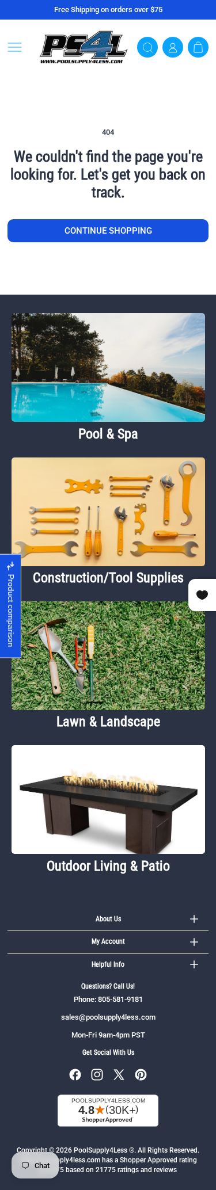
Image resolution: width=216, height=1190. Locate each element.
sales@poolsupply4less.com (108, 1017)
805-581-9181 (120, 999)
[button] (18, 47)
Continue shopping (108, 231)
